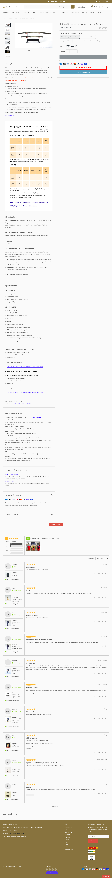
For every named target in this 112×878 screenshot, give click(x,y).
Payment (67, 837)
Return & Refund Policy (12, 474)
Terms (66, 842)
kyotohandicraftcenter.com (16, 833)
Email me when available (83, 72)
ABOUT (92, 13)
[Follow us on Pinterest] (53, 869)
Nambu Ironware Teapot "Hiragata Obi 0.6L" (17, 696)
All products (10, 18)
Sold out (83, 57)
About (66, 830)
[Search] (73, 7)
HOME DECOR (16, 13)
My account (81, 8)
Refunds (67, 839)
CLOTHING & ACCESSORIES (47, 13)
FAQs (66, 847)
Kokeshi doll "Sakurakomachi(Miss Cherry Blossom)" (17, 599)
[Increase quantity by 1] (75, 51)
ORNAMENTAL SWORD (25, 404)
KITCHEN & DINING (29, 13)
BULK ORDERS (75, 13)
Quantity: (62, 51)
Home (4, 18)
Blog (66, 852)
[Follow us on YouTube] (56, 869)
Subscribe (93, 841)
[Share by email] (105, 28)
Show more (55, 806)
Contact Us (106, 876)
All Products (68, 827)
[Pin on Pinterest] (103, 28)
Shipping (67, 835)
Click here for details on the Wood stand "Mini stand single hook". (25, 392)
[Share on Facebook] (100, 28)
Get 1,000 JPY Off (103, 1)
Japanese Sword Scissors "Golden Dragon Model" (16, 771)
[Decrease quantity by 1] (67, 51)
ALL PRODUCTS (63, 13)
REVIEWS (84, 13)
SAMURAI (14, 404)
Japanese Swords (70, 849)
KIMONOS (6, 13)
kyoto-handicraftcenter (67, 27)
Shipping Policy (9, 481)
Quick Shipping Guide (35, 417)
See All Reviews (56, 524)
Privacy (67, 844)
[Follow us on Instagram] (50, 869)
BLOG (100, 13)
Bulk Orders (68, 832)
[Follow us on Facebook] (47, 869)
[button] (28, 543)
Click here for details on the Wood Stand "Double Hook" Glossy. (25, 367)
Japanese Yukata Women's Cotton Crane (16, 623)
